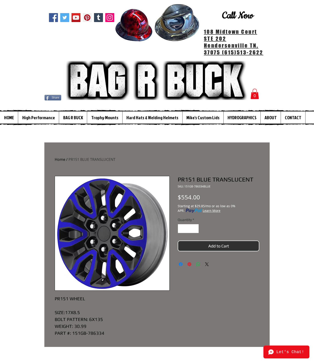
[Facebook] (53, 17)
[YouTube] (75, 17)
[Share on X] (207, 264)
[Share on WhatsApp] (198, 264)
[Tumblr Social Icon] (98, 17)
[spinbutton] (188, 228)
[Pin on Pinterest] (189, 264)
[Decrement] (181, 228)
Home (60, 159)
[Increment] (195, 228)
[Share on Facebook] (180, 264)
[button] (254, 94)
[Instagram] (109, 17)
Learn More (211, 210)
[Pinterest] (87, 17)
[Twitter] (64, 17)
